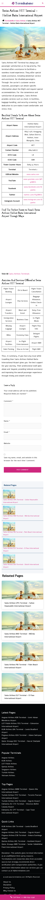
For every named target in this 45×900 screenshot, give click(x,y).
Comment (8, 401)
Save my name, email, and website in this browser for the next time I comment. (20, 459)
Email (7, 432)
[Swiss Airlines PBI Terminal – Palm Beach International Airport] (9, 526)
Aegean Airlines (8, 758)
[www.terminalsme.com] (22, 3)
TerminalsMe (9, 21)
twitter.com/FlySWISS (33, 195)
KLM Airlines (7, 761)
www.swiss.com (33, 174)
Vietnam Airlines (8, 775)
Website (7, 443)
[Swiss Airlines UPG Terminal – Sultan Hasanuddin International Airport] (9, 494)
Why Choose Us (9, 891)
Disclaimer (7, 885)
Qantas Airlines (8, 766)
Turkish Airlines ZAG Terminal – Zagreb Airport (21, 801)
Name (7, 421)
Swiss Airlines (21, 21)
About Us (7, 882)
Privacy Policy (9, 888)
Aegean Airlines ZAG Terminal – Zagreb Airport (21, 832)
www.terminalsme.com (17, 877)
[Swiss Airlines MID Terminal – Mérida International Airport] (9, 510)
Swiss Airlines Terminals (19, 274)
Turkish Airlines (8, 772)
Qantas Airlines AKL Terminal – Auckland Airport (21, 841)
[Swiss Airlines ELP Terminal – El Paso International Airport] (9, 542)
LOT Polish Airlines (9, 764)
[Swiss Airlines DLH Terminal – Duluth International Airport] (9, 559)
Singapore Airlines (9, 769)
